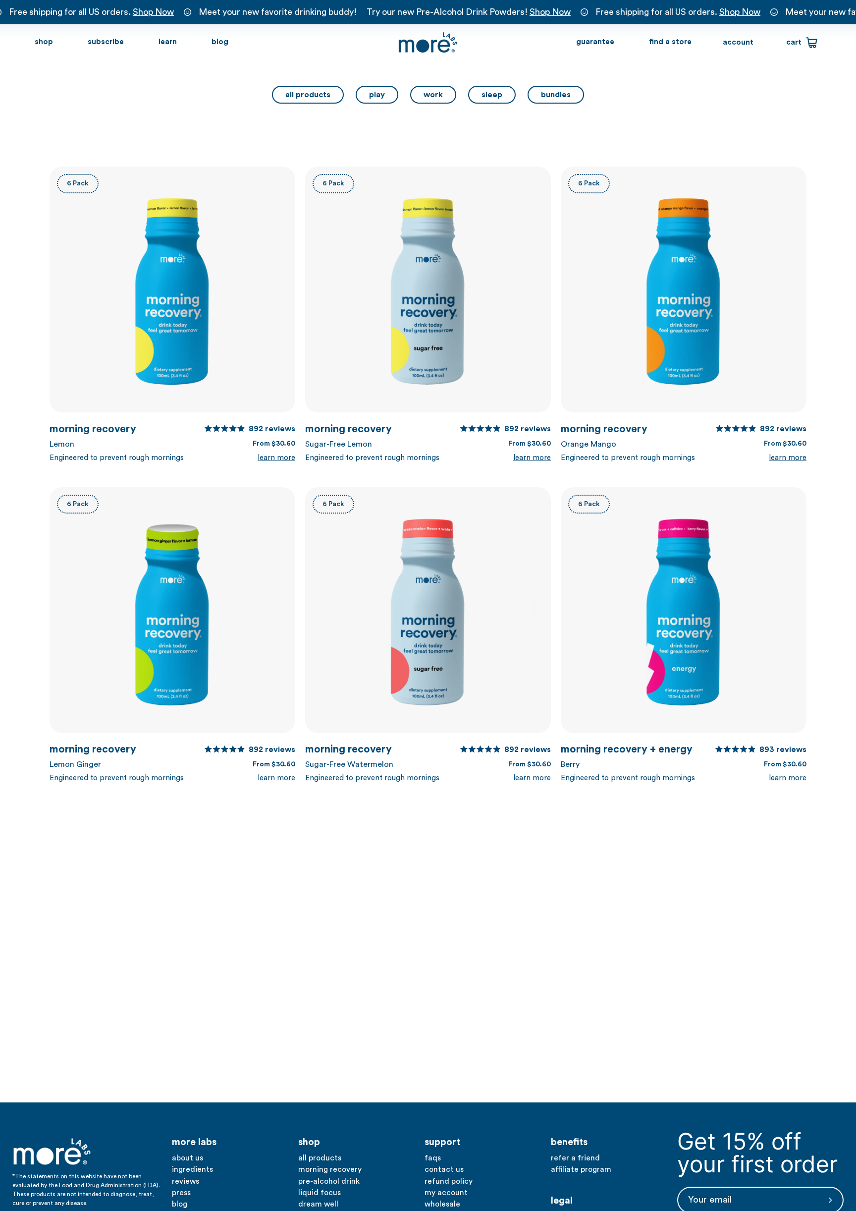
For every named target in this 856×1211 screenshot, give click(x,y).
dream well (318, 1204)
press (181, 1193)
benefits (569, 1142)
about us (187, 1158)
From (274, 443)
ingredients (192, 1169)
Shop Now (153, 11)
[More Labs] (428, 43)
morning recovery (172, 430)
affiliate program (581, 1169)
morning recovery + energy (683, 750)
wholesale (442, 1204)
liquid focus (319, 1193)
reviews (185, 1181)
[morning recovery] (172, 289)
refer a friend (575, 1158)
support (442, 1142)
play (377, 95)
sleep (492, 95)
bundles (556, 95)
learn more (276, 457)
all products (307, 95)
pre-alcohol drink (329, 1181)
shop (309, 1142)
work (433, 95)
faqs (433, 1158)
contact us (444, 1169)
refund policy (449, 1181)
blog (179, 1204)
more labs (194, 1142)
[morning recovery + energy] (683, 610)
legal (562, 1201)
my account (446, 1193)
